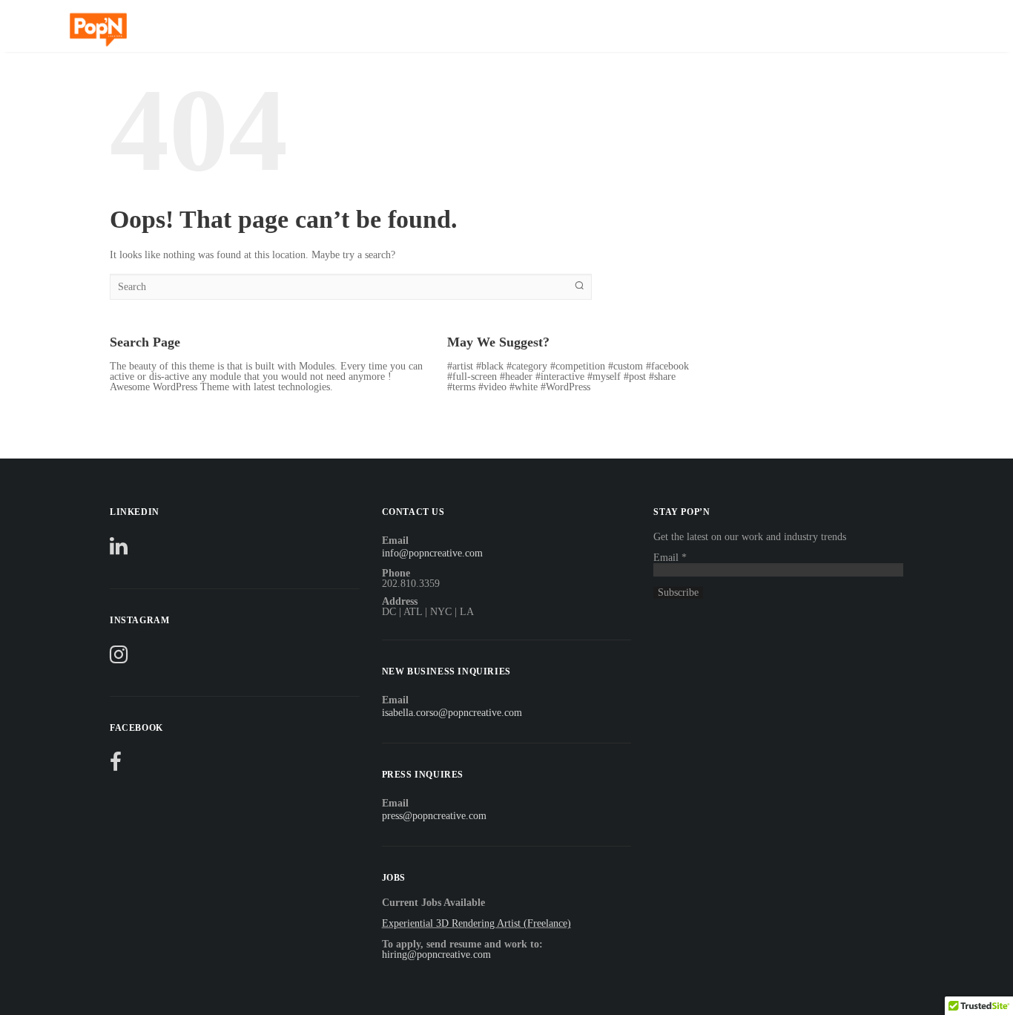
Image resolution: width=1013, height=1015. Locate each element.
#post (635, 376)
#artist (460, 366)
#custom (625, 366)
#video (492, 386)
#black (490, 366)
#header (516, 376)
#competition (577, 366)
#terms (461, 386)
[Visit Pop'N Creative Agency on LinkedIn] (119, 550)
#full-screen (472, 376)
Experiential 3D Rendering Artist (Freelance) (476, 923)
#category (526, 366)
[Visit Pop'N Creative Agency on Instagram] (119, 658)
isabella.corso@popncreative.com (452, 712)
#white (523, 386)
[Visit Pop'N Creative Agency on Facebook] (116, 766)
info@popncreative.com (432, 553)
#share (662, 376)
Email (670, 557)
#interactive (559, 376)
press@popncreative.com (434, 815)
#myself (604, 376)
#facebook (667, 366)
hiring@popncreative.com (436, 954)
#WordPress (565, 386)
